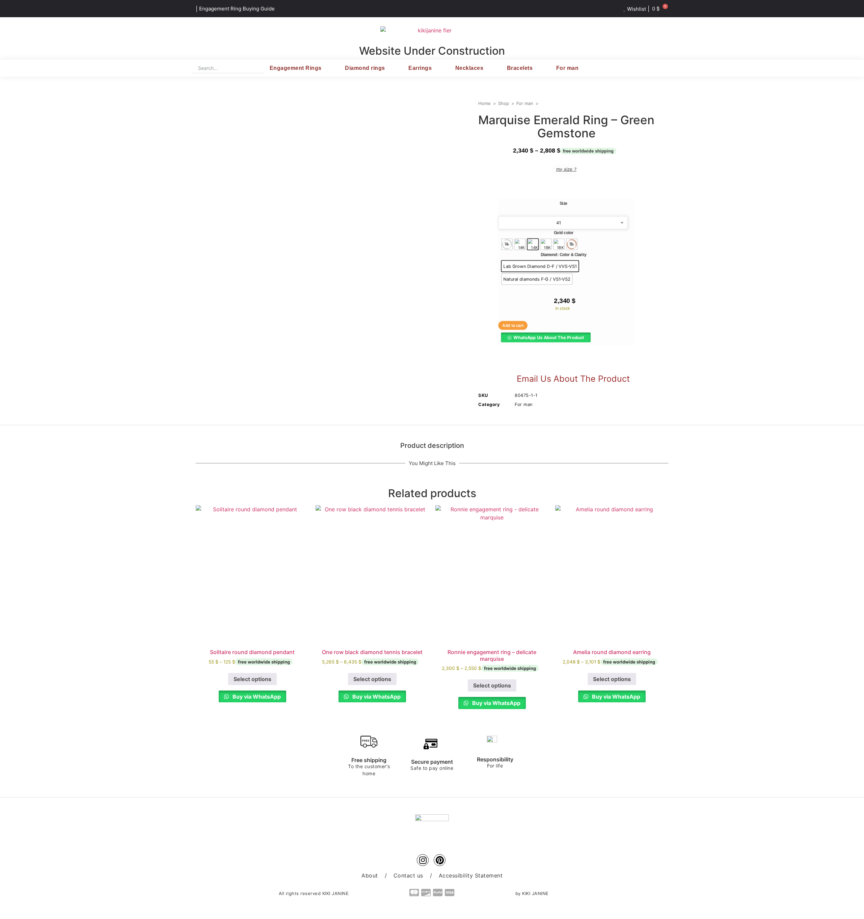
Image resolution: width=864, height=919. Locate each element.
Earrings (420, 68)
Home (484, 103)
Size (563, 203)
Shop (503, 103)
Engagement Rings (296, 68)
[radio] (507, 244)
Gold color (563, 233)
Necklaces (469, 68)
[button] (545, 337)
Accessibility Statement (471, 875)
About (369, 875)
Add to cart (512, 325)
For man (567, 68)
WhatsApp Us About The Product (548, 337)
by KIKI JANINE (532, 893)
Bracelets (520, 68)
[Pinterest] (440, 860)
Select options (252, 679)
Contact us (408, 875)
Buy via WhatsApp (256, 696)
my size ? (566, 169)
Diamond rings (365, 68)
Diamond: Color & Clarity (563, 255)
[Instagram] (423, 860)
